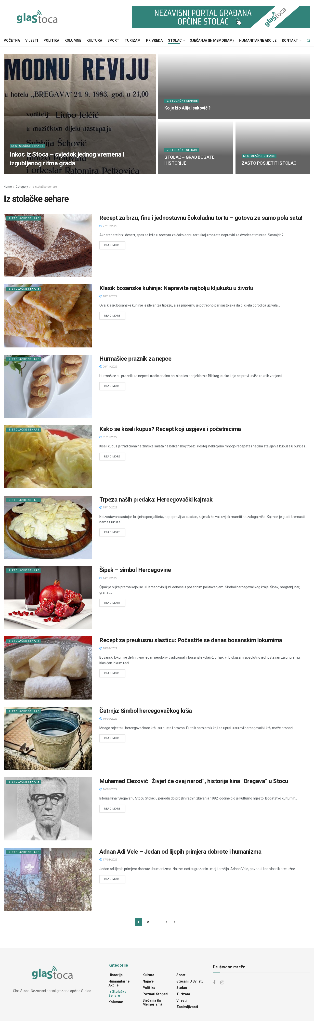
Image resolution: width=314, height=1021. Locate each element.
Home (8, 186)
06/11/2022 (109, 366)
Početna (12, 40)
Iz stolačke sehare (27, 146)
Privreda (154, 40)
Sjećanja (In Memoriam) (212, 40)
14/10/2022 (109, 578)
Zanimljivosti (187, 1007)
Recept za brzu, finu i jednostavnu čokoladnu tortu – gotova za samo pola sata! (200, 217)
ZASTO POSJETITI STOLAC (269, 163)
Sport (113, 40)
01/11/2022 (109, 437)
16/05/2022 (109, 789)
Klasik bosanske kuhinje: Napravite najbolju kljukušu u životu (176, 288)
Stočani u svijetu (190, 981)
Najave (148, 981)
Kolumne (73, 40)
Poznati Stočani (155, 994)
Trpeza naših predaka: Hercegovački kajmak (155, 499)
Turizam (133, 40)
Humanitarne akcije (257, 40)
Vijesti (31, 40)
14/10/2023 (174, 117)
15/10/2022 (109, 507)
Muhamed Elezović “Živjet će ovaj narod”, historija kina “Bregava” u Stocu (193, 781)
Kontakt (290, 40)
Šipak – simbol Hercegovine (135, 569)
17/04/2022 (109, 859)
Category (22, 186)
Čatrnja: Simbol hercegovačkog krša (145, 710)
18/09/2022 (109, 648)
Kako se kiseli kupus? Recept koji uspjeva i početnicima (170, 429)
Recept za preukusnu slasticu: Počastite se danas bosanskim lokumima (190, 640)
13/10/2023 (174, 172)
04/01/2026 (20, 172)
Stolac (175, 40)
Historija (115, 975)
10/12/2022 (109, 296)
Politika (51, 40)
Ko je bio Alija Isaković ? (187, 108)
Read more (112, 245)
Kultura (94, 40)
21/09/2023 (251, 172)
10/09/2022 (109, 718)
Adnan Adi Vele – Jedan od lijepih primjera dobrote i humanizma (180, 851)
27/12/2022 (109, 226)
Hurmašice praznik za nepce (135, 358)
